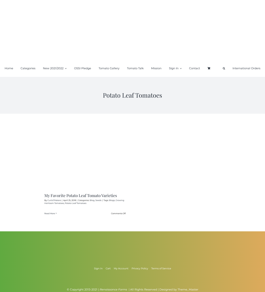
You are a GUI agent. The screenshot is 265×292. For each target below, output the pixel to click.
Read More (49, 213)
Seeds (98, 200)
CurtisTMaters (54, 200)
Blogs (112, 200)
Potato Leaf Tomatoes (75, 203)
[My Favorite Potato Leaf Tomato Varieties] (84, 155)
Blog (92, 200)
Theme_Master (188, 289)
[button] (224, 68)
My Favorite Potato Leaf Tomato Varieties (80, 195)
